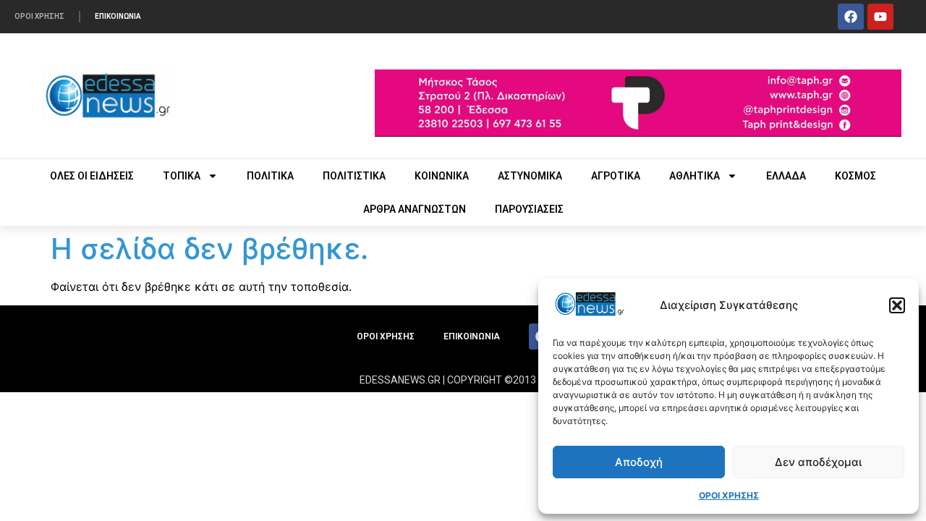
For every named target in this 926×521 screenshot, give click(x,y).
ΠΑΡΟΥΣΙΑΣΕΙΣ (529, 209)
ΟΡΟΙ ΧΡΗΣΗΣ (729, 495)
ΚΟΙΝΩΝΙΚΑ (442, 176)
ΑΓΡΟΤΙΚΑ (615, 176)
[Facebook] (851, 17)
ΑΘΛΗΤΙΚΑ (694, 176)
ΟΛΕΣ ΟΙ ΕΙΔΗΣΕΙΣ (92, 176)
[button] (897, 305)
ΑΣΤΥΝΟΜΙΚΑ (530, 176)
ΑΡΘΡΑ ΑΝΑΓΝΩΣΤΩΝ (414, 209)
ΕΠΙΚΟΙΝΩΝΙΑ (118, 16)
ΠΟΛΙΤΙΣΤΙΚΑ (354, 176)
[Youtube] (880, 17)
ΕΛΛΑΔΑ (786, 176)
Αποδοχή (639, 462)
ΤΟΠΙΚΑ (181, 176)
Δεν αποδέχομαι (818, 462)
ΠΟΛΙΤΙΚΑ (270, 176)
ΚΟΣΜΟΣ (855, 176)
